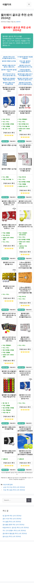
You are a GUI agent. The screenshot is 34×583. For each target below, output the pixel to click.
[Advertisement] (17, 562)
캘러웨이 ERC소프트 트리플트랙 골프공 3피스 (9, 57)
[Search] (28, 500)
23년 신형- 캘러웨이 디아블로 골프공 (25, 61)
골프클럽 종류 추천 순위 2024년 (13, 524)
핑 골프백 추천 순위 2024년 (12, 516)
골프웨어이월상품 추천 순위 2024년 (15, 533)
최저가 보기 (5, 141)
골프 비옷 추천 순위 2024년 (12, 518)
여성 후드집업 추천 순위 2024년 (14, 490)
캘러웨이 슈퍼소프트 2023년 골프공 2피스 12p (25, 66)
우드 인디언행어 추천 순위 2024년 (14, 530)
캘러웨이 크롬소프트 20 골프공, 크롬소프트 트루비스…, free (9, 67)
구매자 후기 (13, 141)
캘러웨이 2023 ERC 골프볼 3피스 (8, 70)
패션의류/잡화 (8, 484)
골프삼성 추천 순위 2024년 (12, 536)
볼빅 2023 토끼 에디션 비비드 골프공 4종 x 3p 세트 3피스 (9, 75)
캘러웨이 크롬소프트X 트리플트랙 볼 (9, 83)
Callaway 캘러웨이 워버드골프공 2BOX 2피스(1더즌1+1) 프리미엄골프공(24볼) (25, 72)
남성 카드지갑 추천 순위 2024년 (14, 487)
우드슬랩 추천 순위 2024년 (12, 521)
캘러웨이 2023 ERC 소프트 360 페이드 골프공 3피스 (25, 79)
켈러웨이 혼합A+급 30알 (9, 61)
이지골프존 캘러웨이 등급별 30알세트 (25, 57)
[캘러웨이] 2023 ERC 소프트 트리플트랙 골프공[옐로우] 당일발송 (25, 84)
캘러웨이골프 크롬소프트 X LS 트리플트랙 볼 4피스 (25, 74)
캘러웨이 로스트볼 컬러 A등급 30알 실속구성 (9, 79)
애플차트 (7, 4)
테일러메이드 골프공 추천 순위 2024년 (16, 527)
